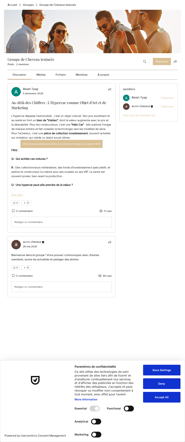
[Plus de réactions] (26, 202)
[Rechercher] (145, 61)
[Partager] (109, 89)
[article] (62, 157)
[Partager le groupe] (175, 61)
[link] (19, 74)
